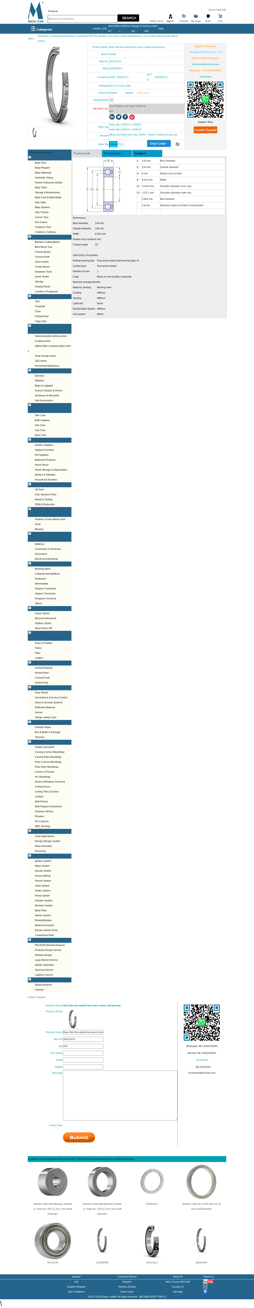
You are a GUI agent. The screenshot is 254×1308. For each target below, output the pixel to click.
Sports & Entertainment (44, 608)
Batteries (39, 544)
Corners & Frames (45, 771)
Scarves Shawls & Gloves (49, 390)
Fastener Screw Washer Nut (50, 519)
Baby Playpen (42, 167)
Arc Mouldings (42, 776)
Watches (39, 380)
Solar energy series (45, 356)
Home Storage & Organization (51, 469)
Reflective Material (45, 707)
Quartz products (43, 984)
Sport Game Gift (43, 628)
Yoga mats (40, 321)
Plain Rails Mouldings (47, 767)
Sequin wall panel (44, 747)
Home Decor (42, 464)
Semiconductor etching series (51, 336)
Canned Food (42, 677)
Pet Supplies (42, 455)
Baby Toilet (41, 187)
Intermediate (41, 583)
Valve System (42, 885)
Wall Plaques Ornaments (48, 806)
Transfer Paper (43, 727)
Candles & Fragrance (46, 291)
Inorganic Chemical (45, 598)
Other (35, 979)
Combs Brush (42, 266)
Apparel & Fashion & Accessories (49, 370)
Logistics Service (44, 974)
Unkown (39, 989)
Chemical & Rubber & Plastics (48, 563)
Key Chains (41, 222)
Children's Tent (43, 227)
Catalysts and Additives (47, 573)
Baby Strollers (42, 207)
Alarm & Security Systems (49, 702)
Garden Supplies (44, 445)
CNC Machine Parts (45, 494)
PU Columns (42, 821)
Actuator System (43, 900)
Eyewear (39, 375)
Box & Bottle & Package (47, 732)
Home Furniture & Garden (46, 440)
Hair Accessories (44, 400)
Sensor (39, 712)
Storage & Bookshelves (47, 192)
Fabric (38, 648)
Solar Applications (44, 836)
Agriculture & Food (42, 663)
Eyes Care (40, 435)
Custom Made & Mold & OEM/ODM (50, 484)
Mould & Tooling (43, 499)
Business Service (41, 940)
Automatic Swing (44, 177)
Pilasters (39, 816)
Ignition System (43, 861)
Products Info (82, 153)
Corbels (39, 796)
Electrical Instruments (46, 559)
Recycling (40, 851)
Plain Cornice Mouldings (48, 762)
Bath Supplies (42, 420)
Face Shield (41, 692)
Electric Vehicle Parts (46, 930)
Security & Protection (43, 687)
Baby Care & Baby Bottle (48, 197)
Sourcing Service (44, 970)
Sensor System (43, 880)
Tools (38, 524)
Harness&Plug (43, 875)
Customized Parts (44, 935)
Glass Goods (42, 261)
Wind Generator (43, 846)
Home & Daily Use (42, 237)
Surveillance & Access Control (51, 697)
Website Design (43, 955)
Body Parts (41, 910)
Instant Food (41, 682)
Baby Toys (40, 162)
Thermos (39, 737)
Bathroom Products (45, 460)
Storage (39, 281)
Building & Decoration (43, 742)
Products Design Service (48, 950)
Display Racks (42, 286)
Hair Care (40, 425)
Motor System (42, 866)
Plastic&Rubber (43, 920)
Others (38, 603)
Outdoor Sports (43, 623)
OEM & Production (45, 504)
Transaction (113, 153)
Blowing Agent (42, 568)
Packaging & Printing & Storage (49, 722)
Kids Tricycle (42, 212)
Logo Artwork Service (46, 960)
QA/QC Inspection (44, 965)
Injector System (43, 870)
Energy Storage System (47, 841)
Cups (38, 311)
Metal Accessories (44, 925)
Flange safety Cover (46, 717)
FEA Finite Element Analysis (50, 945)
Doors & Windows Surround (50, 781)
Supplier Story (205, 122)
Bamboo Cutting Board (47, 242)
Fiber (37, 653)
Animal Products (44, 667)
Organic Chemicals (45, 593)
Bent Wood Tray (43, 247)
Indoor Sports (42, 613)
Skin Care (40, 415)
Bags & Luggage (44, 385)
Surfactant (40, 578)
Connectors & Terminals (48, 549)
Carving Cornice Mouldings (49, 752)
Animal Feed (42, 672)
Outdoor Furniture (44, 450)
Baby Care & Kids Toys (44, 157)
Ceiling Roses (42, 786)
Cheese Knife (42, 256)
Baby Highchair (43, 172)
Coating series (43, 341)
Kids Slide (40, 202)
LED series (41, 360)
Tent (37, 301)
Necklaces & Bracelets (47, 395)
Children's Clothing (45, 232)
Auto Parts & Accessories (45, 856)
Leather (39, 658)
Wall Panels (41, 801)
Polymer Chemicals (45, 588)
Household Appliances (47, 365)
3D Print (39, 489)
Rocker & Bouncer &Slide (48, 182)
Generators (41, 554)
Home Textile (42, 276)
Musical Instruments (45, 618)
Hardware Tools (43, 271)
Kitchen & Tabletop (45, 474)
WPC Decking (42, 826)
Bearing (39, 529)
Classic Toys (41, 217)
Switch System (43, 890)
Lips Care (40, 430)
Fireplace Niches (44, 811)
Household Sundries (46, 479)
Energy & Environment (44, 831)
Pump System (42, 895)
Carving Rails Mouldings (48, 757)
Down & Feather (43, 643)
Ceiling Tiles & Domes (47, 791)
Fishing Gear (42, 316)
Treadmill (40, 306)
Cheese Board (43, 252)
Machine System (44, 905)
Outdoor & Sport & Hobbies (46, 296)
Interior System (43, 915)
